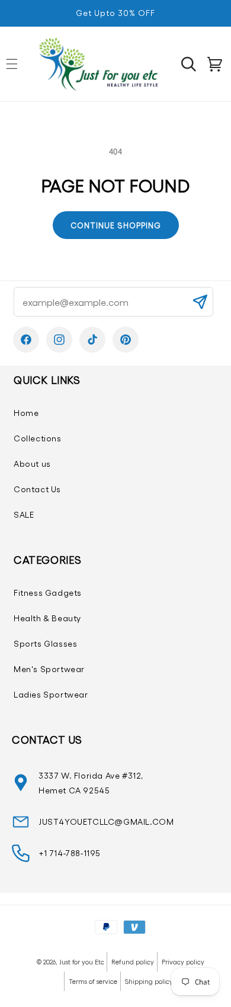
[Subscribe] (200, 302)
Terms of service (93, 981)
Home (26, 413)
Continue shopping (115, 225)
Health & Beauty (47, 618)
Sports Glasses (45, 643)
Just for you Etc (81, 962)
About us (32, 464)
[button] (188, 64)
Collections (38, 438)
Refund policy (132, 962)
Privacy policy (183, 962)
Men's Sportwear (49, 669)
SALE (24, 514)
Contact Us (37, 489)
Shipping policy (149, 981)
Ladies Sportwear (51, 694)
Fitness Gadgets (48, 593)
